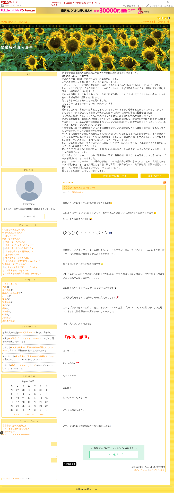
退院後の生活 (8, 320)
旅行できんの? (12, 255)
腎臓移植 (6, 302)
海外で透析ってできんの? (17, 258)
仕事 (4, 314)
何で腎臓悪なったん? (12, 233)
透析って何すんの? (11, 239)
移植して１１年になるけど (23, 365)
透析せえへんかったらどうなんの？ (21, 248)
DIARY (12, 22)
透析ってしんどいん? (15, 242)
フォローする (29, 216)
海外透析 (6, 290)
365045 (161, 18)
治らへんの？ (11, 236)
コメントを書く (157, 469)
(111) (92, 187)
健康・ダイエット (13, 5)
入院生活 (6, 317)
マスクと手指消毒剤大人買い (15, 428)
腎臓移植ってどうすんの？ (14, 264)
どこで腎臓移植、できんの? (15, 270)
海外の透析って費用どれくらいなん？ (22, 261)
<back (16, 415)
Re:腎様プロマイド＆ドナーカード (25, 338)
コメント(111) (140, 469)
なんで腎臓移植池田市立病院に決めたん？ (21, 273)
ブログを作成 (156, 6)
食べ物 (5, 311)
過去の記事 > (154, 175)
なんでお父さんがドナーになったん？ (22, 267)
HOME (4, 22)
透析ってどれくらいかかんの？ (19, 245)
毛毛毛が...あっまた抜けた (14, 425)
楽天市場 (168, 6)
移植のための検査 (10, 293)
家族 (4, 299)
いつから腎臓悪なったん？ (14, 229)
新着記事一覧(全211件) (114, 175)
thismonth (29, 415)
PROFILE (22, 22)
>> (133, 6)
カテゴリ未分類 (9, 284)
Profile (29, 170)
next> (42, 415)
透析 (4, 287)
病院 (4, 308)
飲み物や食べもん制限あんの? (19, 251)
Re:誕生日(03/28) (27, 332)
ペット (5, 296)
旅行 (4, 305)
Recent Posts (29, 421)
